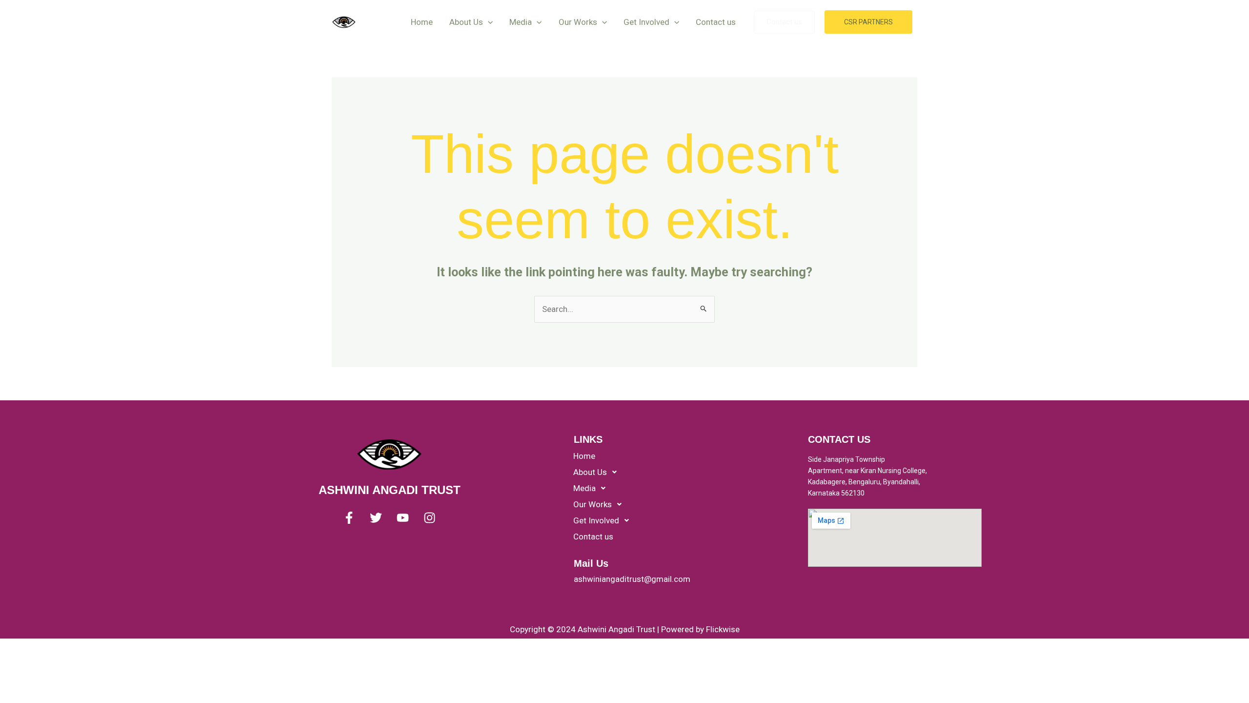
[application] (488, 22)
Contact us (716, 22)
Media (520, 22)
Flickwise (723, 629)
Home (422, 22)
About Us (466, 22)
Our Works (578, 22)
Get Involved (646, 22)
